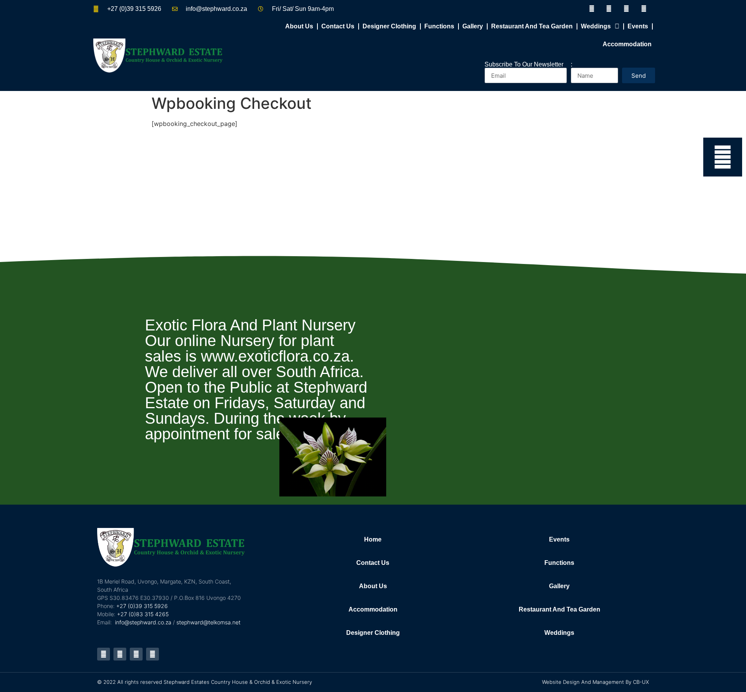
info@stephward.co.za (143, 622)
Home (373, 539)
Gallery (472, 26)
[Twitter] (609, 8)
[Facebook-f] (591, 8)
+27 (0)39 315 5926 (142, 606)
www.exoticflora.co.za (275, 356)
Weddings (596, 26)
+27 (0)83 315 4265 (143, 614)
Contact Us (337, 26)
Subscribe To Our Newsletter (524, 64)
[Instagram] (644, 8)
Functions (439, 26)
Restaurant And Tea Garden (532, 26)
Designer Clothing (389, 26)
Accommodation (627, 44)
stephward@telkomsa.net (208, 622)
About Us (299, 26)
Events (637, 26)
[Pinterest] (626, 8)
